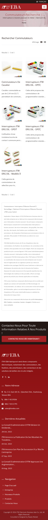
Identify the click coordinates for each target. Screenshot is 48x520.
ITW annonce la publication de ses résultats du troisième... (22, 438)
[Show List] (44, 42)
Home (24, 23)
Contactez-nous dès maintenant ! (24, 339)
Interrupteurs (39, 299)
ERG (5, 302)
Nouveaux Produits (12, 494)
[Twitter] (5, 377)
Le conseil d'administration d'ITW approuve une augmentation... (22, 463)
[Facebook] (2, 377)
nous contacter (8, 305)
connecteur (16, 302)
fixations (9, 302)
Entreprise (9, 490)
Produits (8, 499)
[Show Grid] (41, 42)
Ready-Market (33, 517)
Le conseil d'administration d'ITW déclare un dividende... (21, 426)
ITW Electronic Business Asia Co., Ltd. (29, 512)
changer (27, 302)
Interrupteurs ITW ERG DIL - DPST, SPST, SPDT (35, 85)
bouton (22, 302)
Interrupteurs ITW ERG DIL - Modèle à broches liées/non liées (11, 175)
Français (42, 2)
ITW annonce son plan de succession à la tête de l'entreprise (23, 450)
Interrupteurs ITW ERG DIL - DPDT (11, 128)
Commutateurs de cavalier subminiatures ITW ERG (11, 86)
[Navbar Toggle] (44, 7)
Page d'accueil (10, 485)
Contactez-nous (11, 503)
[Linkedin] (9, 377)
